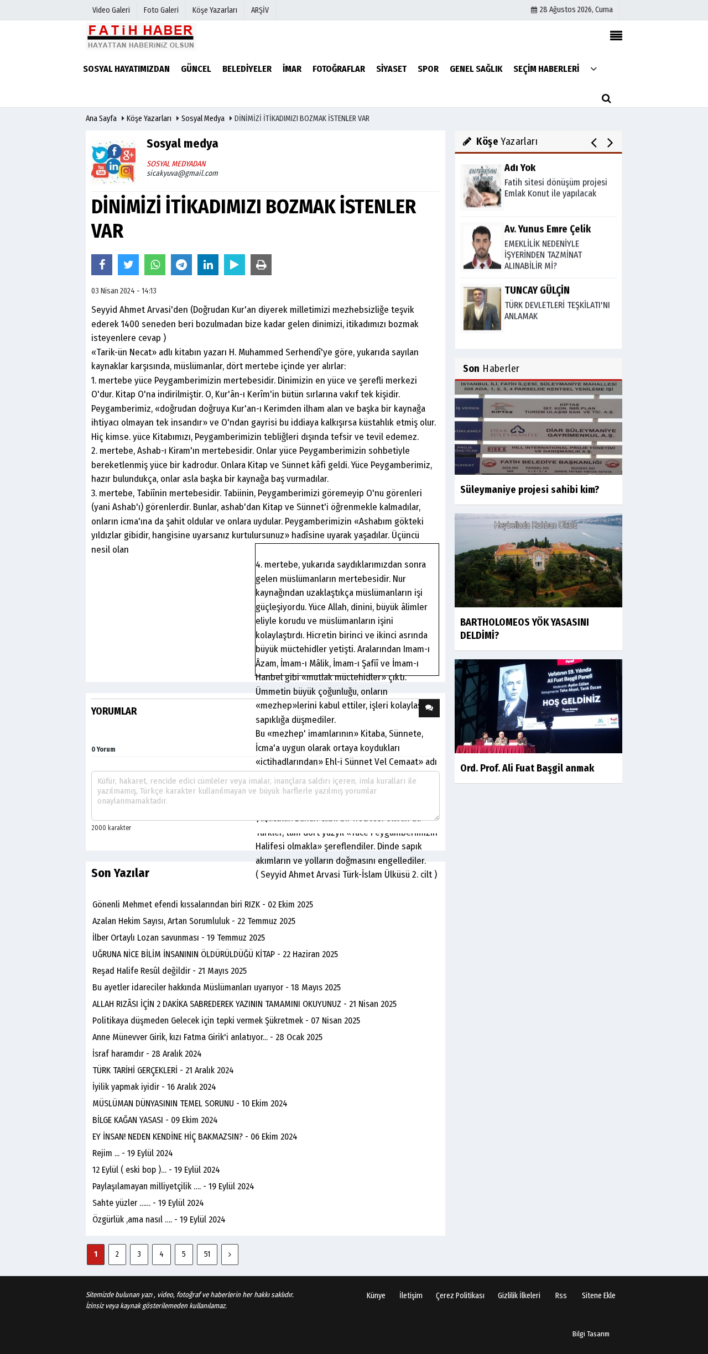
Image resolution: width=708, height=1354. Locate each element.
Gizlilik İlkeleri (519, 1295)
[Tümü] (593, 68)
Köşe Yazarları (149, 118)
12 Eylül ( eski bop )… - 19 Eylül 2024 (156, 1169)
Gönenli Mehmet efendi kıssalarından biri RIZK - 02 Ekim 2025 (202, 904)
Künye (376, 1295)
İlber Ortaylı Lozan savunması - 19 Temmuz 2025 (178, 937)
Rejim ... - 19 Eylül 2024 (132, 1153)
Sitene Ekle (599, 1295)
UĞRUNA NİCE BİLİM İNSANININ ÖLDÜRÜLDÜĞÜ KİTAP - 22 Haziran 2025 (215, 954)
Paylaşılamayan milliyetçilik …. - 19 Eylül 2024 (173, 1186)
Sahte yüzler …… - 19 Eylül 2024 (148, 1203)
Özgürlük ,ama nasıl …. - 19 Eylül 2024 (159, 1219)
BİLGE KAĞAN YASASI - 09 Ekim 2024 (155, 1120)
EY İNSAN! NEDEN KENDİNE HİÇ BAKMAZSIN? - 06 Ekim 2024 (195, 1136)
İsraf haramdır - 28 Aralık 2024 (147, 1053)
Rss (561, 1295)
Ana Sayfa (101, 118)
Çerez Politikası (460, 1295)
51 (207, 1254)
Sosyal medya (203, 118)
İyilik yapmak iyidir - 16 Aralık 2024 (154, 1087)
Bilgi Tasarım (591, 1334)
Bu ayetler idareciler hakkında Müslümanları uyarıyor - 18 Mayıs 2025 (216, 987)
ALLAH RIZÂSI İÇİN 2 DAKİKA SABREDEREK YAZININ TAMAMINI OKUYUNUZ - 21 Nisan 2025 (244, 1004)
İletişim (411, 1295)
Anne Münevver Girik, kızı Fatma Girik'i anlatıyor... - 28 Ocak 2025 (207, 1037)
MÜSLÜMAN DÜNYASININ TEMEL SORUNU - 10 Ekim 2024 (190, 1103)
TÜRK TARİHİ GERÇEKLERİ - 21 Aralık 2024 (163, 1070)
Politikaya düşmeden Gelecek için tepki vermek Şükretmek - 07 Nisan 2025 (226, 1020)
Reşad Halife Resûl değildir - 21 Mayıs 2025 (169, 970)
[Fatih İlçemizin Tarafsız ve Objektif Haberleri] (141, 36)
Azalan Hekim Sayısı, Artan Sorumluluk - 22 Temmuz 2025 (193, 921)
